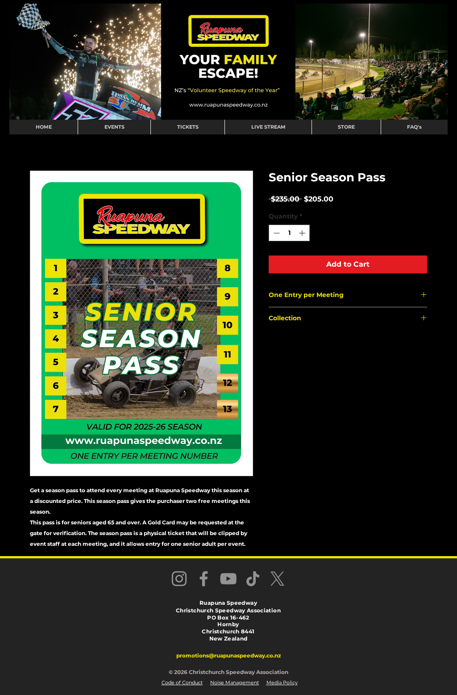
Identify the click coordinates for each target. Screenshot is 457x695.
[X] (277, 579)
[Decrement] (275, 233)
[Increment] (302, 233)
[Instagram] (179, 579)
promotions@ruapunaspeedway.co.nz (228, 655)
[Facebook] (204, 579)
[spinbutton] (289, 233)
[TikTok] (253, 579)
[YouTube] (228, 579)
